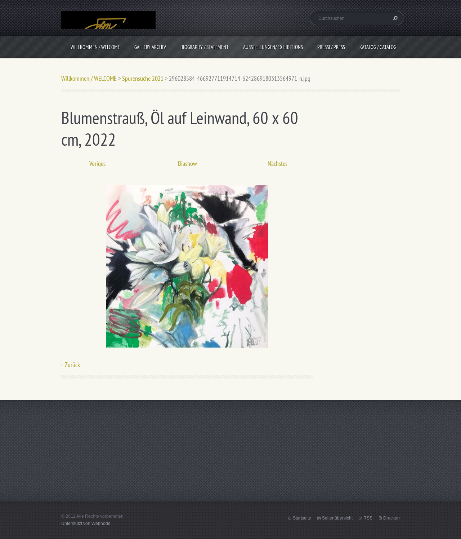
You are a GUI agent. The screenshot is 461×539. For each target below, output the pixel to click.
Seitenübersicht (337, 518)
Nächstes (277, 163)
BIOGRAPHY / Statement (204, 47)
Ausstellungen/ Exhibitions (273, 47)
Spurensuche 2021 (143, 78)
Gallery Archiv (150, 47)
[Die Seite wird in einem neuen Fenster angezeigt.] (187, 266)
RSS (367, 518)
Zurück (72, 365)
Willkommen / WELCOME (95, 47)
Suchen (394, 18)
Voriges (97, 163)
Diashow (187, 163)
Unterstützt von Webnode (86, 523)
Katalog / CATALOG (377, 47)
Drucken (391, 518)
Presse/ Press (331, 47)
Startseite (302, 518)
